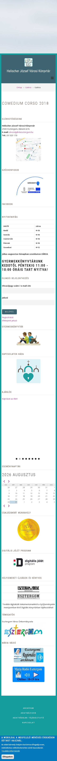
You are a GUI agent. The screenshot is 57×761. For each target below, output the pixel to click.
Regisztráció (7, 317)
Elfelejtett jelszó (9, 320)
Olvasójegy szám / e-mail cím (16, 285)
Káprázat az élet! (9, 398)
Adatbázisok (28, 713)
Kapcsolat (28, 722)
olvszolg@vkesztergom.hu (21, 132)
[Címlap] (28, 62)
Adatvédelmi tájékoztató (28, 718)
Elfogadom (8, 757)
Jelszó (5, 297)
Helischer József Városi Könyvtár (28, 71)
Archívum (28, 708)
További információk (10, 751)
